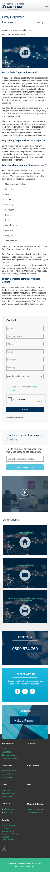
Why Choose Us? (8, 743)
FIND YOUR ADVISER (25, 467)
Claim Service (7, 790)
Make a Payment (25, 720)
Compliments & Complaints (11, 834)
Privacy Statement (8, 825)
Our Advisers (31, 743)
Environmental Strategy (10, 758)
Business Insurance (9, 770)
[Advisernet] (14, 5)
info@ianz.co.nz (9, 809)
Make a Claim (7, 796)
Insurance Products (19, 30)
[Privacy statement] (8, 386)
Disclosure (5, 837)
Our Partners (6, 752)
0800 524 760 (25, 648)
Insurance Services (8, 774)
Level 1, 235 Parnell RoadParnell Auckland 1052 (35, 810)
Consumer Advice (8, 831)
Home (4, 30)
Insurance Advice (8, 777)
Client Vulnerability (8, 839)
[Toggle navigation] (46, 5)
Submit (25, 409)
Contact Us (6, 803)
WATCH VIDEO (25, 498)
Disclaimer (6, 828)
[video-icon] (25, 493)
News (29, 784)
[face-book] (17, 691)
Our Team (5, 749)
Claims (4, 784)
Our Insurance (7, 765)
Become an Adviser (8, 755)
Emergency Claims (8, 793)
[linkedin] (25, 691)
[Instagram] (32, 691)
